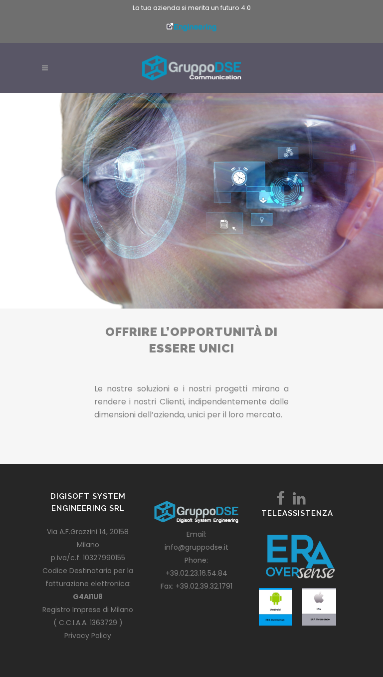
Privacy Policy (87, 636)
